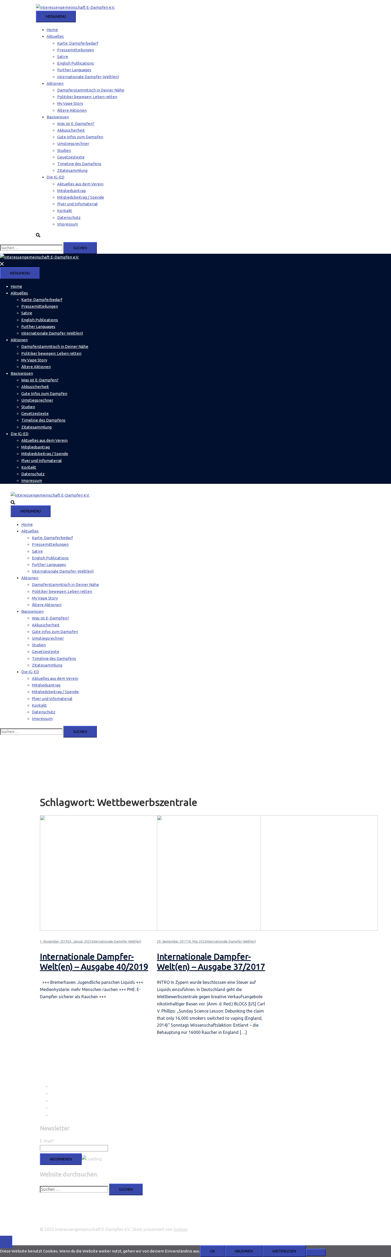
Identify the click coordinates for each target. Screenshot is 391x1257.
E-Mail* (47, 1141)
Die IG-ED (55, 177)
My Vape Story (70, 103)
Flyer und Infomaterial (77, 204)
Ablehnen (244, 1251)
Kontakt (64, 210)
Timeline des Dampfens (79, 163)
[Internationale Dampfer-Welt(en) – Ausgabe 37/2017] (267, 929)
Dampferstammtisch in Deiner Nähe (90, 90)
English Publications (75, 63)
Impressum (67, 224)
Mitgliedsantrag (71, 190)
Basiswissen (58, 117)
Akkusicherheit (71, 130)
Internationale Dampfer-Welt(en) (88, 76)
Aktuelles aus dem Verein (80, 184)
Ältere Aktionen (72, 110)
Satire (62, 56)
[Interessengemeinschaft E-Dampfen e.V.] (75, 7)
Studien (64, 150)
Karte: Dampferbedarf (77, 43)
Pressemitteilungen (75, 50)
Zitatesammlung (72, 170)
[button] (40, 234)
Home (52, 29)
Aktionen (55, 83)
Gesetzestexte (71, 157)
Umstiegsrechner (73, 143)
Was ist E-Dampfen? (75, 123)
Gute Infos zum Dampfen (80, 137)
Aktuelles (55, 36)
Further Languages (74, 70)
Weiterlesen (284, 1251)
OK (212, 1251)
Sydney (181, 1229)
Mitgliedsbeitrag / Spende (80, 197)
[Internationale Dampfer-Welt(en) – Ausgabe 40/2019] (150, 929)
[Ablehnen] (316, 1252)
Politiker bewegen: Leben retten (87, 96)
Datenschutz (69, 217)
